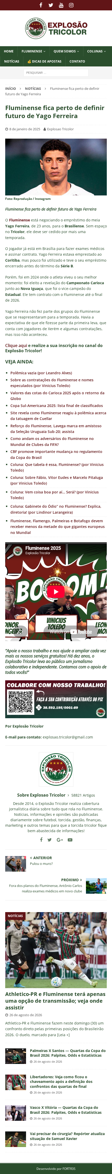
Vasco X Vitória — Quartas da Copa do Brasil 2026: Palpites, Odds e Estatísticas (66, 1110)
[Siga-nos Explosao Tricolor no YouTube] (68, 839)
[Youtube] (61, 5)
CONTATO (77, 61)
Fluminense (32, 51)
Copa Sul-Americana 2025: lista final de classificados (56, 405)
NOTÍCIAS (11, 61)
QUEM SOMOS (65, 51)
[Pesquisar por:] (56, 72)
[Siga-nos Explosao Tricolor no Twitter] (47, 839)
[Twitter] (50, 5)
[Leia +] (63, 1034)
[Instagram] (71, 5)
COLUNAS (95, 51)
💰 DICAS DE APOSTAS (44, 61)
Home (9, 51)
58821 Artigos (83, 795)
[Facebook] (40, 5)
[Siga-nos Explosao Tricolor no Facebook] (41, 839)
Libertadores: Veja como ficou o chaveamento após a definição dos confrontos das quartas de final (61, 1081)
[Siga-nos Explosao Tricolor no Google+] (58, 839)
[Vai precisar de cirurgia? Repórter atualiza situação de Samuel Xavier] (15, 1139)
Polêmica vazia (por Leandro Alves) (41, 372)
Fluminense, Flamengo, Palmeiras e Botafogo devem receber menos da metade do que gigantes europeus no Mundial (57, 526)
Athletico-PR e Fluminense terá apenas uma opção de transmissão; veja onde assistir (55, 1000)
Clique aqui (16, 345)
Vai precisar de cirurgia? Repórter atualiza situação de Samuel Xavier (67, 1136)
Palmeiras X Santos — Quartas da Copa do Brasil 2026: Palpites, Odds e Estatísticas (68, 1053)
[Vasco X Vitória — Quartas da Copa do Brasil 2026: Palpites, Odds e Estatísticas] (15, 1113)
